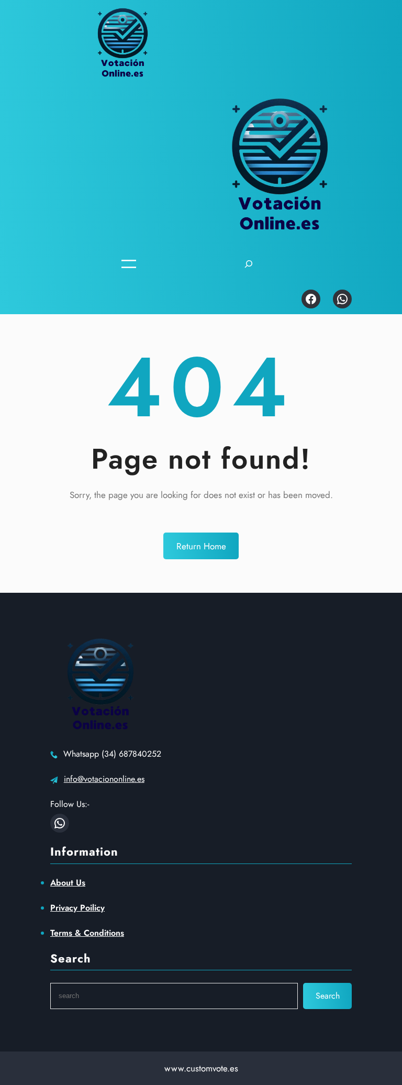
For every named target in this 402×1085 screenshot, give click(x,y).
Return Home (201, 546)
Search (328, 996)
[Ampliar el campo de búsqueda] (248, 264)
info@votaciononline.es (104, 779)
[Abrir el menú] (129, 264)
